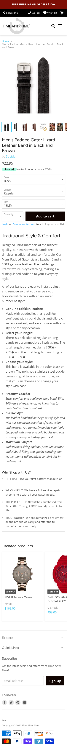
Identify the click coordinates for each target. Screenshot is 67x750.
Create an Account (24, 224)
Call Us (36, 12)
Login (5, 224)
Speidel (11, 156)
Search (5, 720)
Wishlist (52, 12)
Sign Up (55, 681)
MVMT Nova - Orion (18, 597)
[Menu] (60, 26)
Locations (12, 12)
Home (5, 41)
